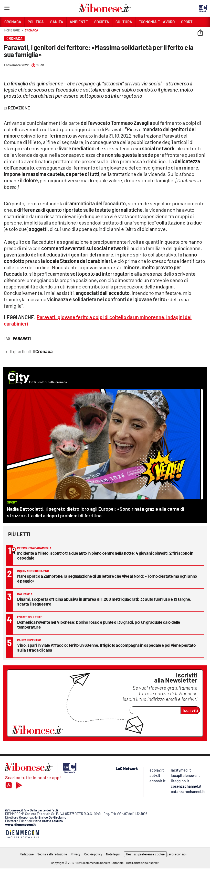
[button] (200, 33)
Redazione (27, 854)
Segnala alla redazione (52, 854)
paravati (22, 338)
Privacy (75, 854)
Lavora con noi (176, 854)
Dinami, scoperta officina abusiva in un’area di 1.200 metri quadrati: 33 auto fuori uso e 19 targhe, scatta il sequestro (104, 601)
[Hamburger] (7, 9)
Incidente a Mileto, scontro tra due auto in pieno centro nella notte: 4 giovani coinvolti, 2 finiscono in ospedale (105, 555)
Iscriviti (190, 710)
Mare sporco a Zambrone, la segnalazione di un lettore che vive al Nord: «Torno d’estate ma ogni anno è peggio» (107, 578)
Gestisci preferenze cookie (145, 854)
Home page (12, 30)
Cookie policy (93, 854)
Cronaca (31, 30)
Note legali (113, 854)
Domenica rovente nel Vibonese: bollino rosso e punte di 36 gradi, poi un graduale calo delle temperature (98, 624)
